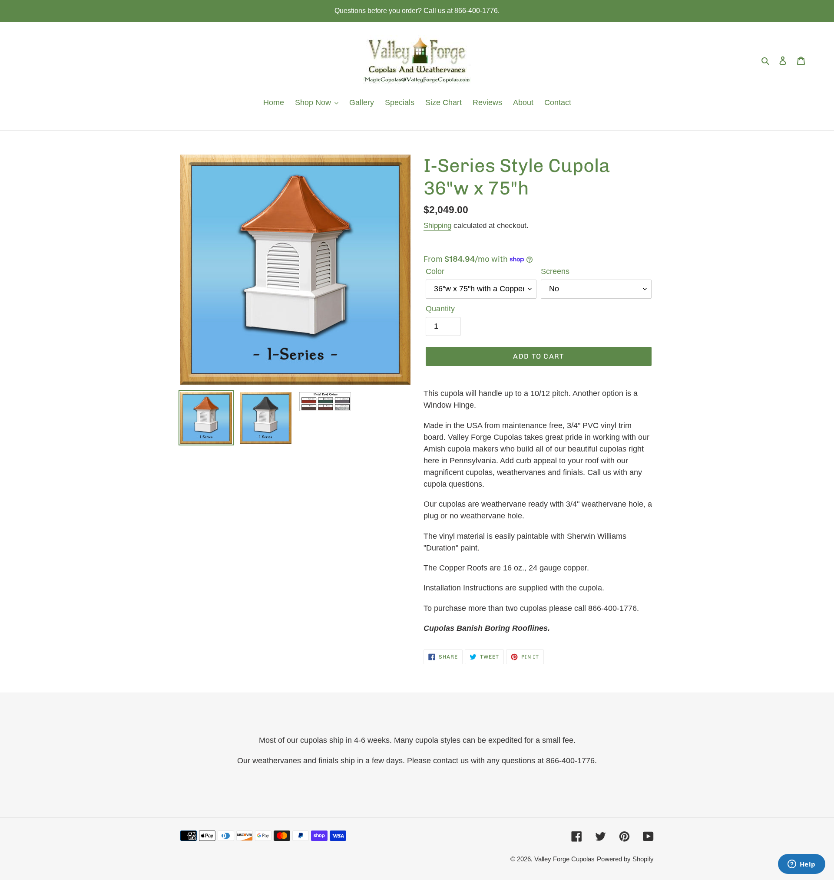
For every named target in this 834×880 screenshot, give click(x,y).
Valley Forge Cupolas (564, 859)
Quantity (440, 308)
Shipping (437, 225)
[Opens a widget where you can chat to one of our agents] (801, 865)
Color (435, 271)
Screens (555, 271)
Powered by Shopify (625, 859)
